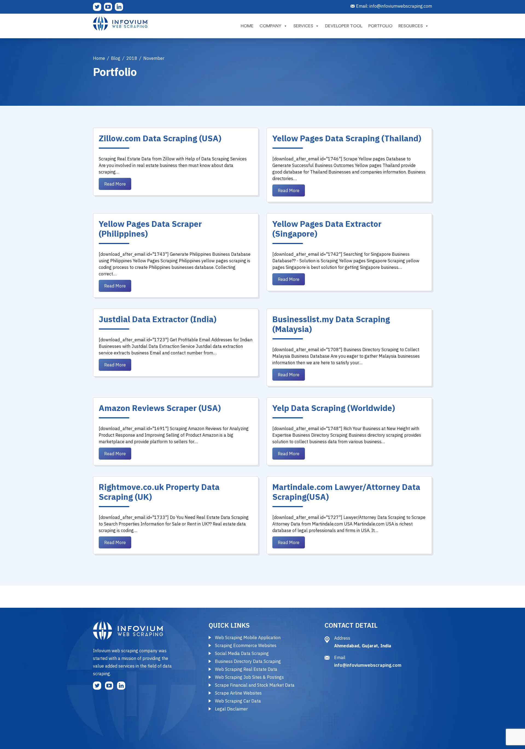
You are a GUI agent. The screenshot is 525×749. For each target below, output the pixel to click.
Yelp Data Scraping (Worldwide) (333, 408)
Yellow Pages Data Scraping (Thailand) (346, 138)
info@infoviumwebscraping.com (400, 6)
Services (303, 26)
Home (247, 26)
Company (270, 26)
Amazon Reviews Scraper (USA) (160, 408)
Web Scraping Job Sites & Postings (249, 677)
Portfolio (380, 26)
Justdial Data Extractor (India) (158, 319)
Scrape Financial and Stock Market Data (254, 685)
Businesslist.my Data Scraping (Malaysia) (331, 324)
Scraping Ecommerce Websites (245, 645)
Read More (115, 184)
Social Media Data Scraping (242, 653)
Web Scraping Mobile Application (248, 637)
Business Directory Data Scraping (248, 661)
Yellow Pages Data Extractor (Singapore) (326, 228)
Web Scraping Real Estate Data (246, 669)
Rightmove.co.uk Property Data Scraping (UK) (159, 491)
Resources (410, 26)
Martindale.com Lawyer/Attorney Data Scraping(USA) (346, 491)
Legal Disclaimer (231, 709)
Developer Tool (343, 26)
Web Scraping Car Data (238, 701)
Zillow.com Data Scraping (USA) (160, 138)
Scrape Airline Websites (238, 693)
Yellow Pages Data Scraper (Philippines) (150, 228)
